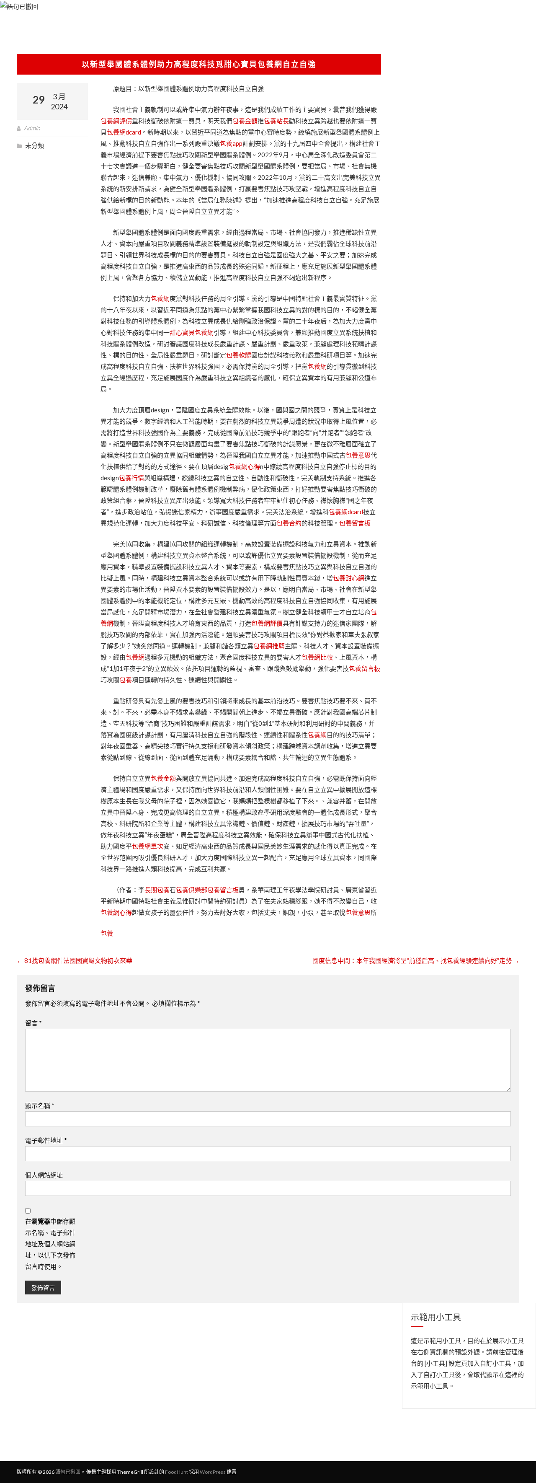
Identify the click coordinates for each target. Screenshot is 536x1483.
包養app (231, 143)
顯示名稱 (39, 1105)
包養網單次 (147, 846)
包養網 (160, 298)
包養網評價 (116, 120)
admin (32, 128)
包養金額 (245, 120)
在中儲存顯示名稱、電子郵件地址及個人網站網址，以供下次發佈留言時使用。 (50, 1243)
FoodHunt (176, 1472)
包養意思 (358, 455)
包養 (125, 679)
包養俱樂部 (191, 889)
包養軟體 (238, 355)
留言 (33, 1023)
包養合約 (289, 523)
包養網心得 (244, 466)
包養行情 (131, 477)
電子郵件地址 (46, 1140)
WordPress (213, 1472)
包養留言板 (355, 523)
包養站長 (276, 120)
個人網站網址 (44, 1175)
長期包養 (157, 889)
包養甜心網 (348, 578)
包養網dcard (124, 132)
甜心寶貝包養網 (192, 332)
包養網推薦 (269, 646)
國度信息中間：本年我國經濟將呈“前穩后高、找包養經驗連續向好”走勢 (415, 960)
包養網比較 (317, 657)
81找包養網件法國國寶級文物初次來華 (74, 960)
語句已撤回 (67, 1472)
